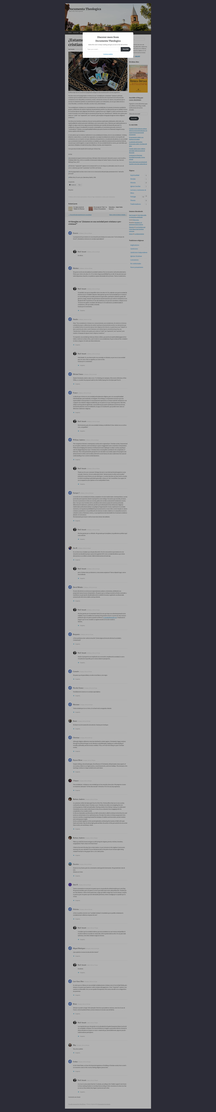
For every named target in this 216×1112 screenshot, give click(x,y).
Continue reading (108, 54)
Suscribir (126, 49)
